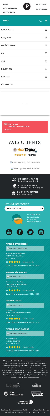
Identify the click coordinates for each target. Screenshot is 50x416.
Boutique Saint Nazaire (34, 222)
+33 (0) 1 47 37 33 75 (12, 315)
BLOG (5, 4)
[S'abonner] (41, 208)
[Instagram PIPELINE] (41, 229)
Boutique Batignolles (33, 217)
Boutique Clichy (31, 219)
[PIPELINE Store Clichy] (15, 305)
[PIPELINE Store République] (17, 277)
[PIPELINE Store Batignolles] (17, 248)
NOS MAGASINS (10, 8)
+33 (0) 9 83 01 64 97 (12, 343)
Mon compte (41, 4)
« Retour (7, 130)
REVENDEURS (9, 12)
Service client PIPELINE (34, 215)
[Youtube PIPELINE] (9, 229)
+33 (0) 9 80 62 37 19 (12, 258)
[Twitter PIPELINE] (30, 229)
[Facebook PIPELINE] (20, 229)
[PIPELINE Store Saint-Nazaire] (17, 333)
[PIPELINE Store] (27, 5)
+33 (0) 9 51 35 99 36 (12, 287)
